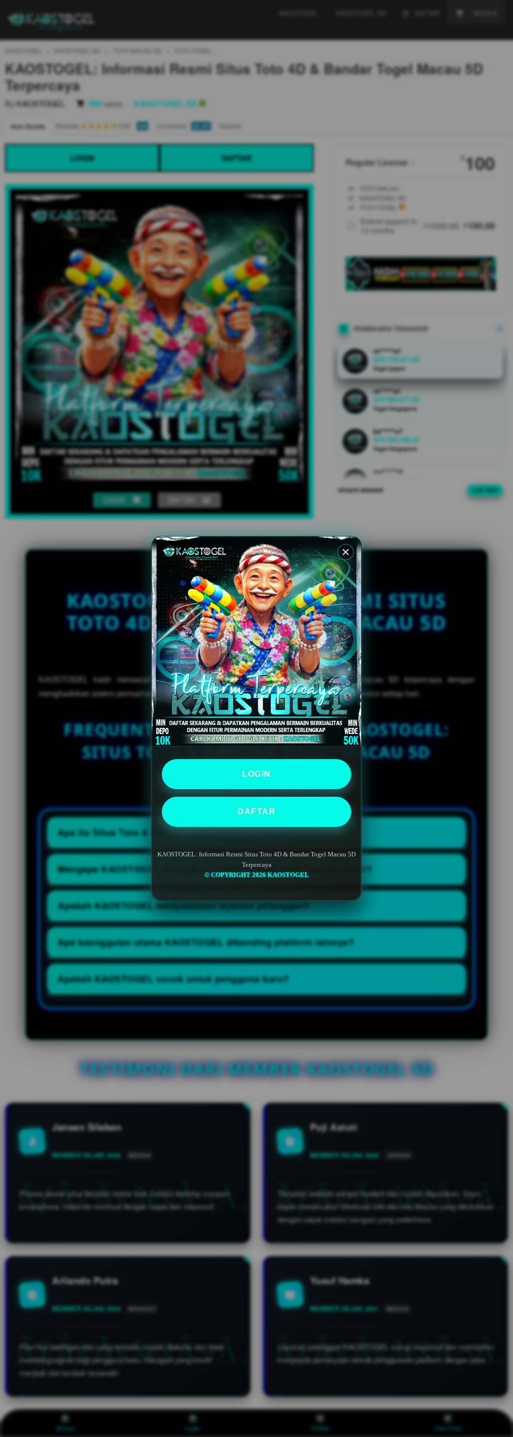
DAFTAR (256, 811)
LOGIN (256, 774)
